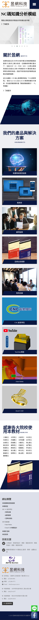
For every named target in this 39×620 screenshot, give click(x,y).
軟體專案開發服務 (9, 503)
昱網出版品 (8, 518)
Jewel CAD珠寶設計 (11, 527)
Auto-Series (8, 524)
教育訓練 (8, 512)
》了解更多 (5, 24)
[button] (12, 46)
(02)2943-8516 (12, 598)
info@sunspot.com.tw (14, 584)
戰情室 (6, 506)
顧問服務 (8, 515)
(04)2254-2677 (12, 591)
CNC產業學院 (7, 603)
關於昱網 (6, 531)
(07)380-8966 (11, 578)
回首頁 (6, 534)
